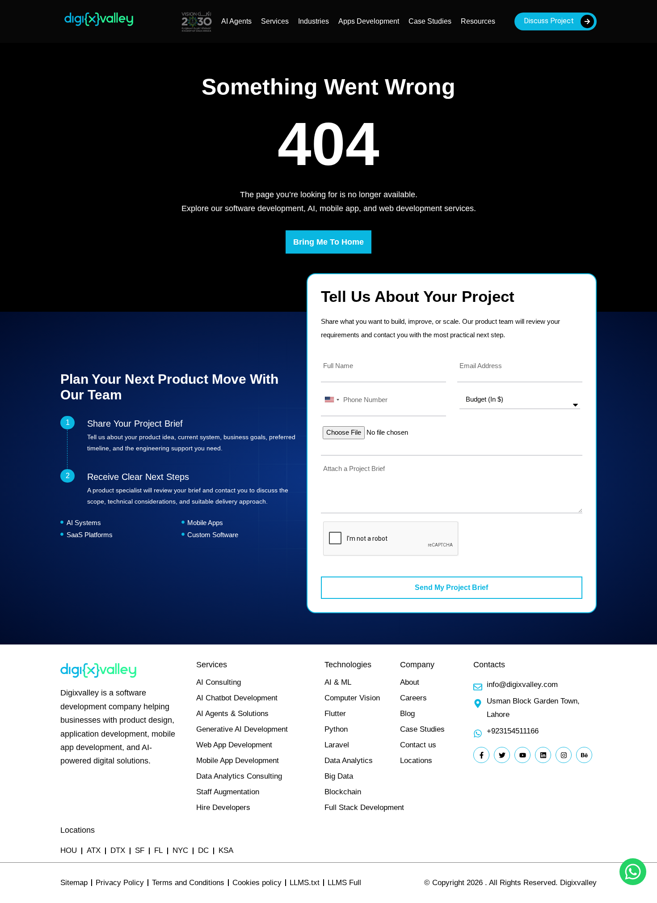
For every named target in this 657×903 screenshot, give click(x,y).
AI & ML (337, 682)
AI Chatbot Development (237, 698)
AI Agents (236, 21)
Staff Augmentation (227, 792)
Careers (413, 698)
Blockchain (342, 792)
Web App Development (234, 745)
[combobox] (331, 400)
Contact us (418, 745)
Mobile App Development (237, 760)
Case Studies (430, 21)
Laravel (336, 745)
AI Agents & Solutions (232, 713)
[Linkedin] (543, 755)
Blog (407, 713)
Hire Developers (223, 807)
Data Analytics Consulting (239, 776)
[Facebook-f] (481, 755)
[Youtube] (522, 755)
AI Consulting (218, 682)
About (409, 682)
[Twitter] (502, 755)
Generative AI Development (242, 729)
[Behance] (584, 755)
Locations (416, 760)
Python (336, 729)
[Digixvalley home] (98, 27)
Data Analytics (348, 760)
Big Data (338, 776)
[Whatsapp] (632, 871)
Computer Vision (352, 698)
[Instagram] (564, 755)
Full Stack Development (364, 807)
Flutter (335, 713)
